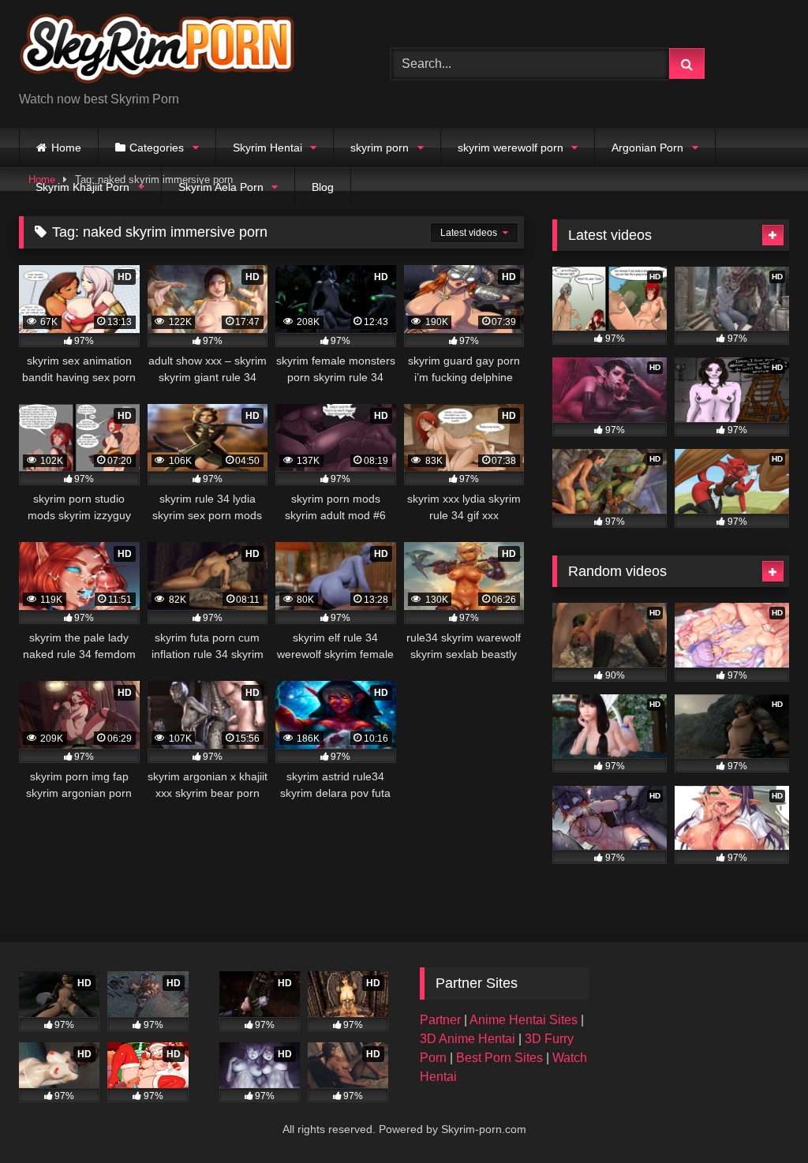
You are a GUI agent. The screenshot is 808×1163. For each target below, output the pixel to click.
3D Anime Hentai (467, 1038)
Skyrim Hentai (267, 147)
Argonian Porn (647, 147)
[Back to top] (759, 1116)
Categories (156, 147)
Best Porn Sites (501, 1057)
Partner (442, 1020)
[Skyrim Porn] (180, 51)
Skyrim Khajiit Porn (82, 187)
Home (66, 147)
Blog (323, 187)
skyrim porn (379, 147)
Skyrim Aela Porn (221, 187)
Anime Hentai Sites (525, 1020)
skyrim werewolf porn (510, 147)
